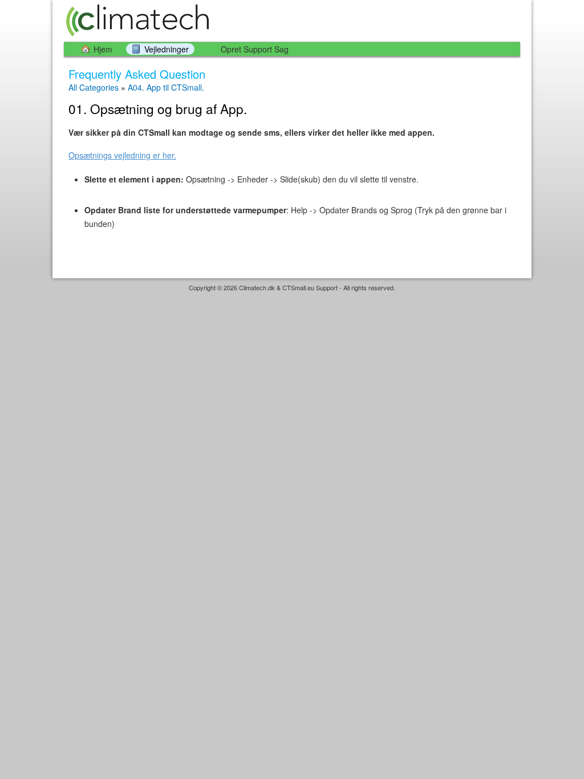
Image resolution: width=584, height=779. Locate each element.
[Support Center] (136, 20)
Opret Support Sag (255, 49)
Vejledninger (166, 49)
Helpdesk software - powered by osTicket (292, 298)
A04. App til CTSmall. (166, 87)
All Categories (93, 87)
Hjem (103, 49)
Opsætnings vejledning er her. (122, 155)
